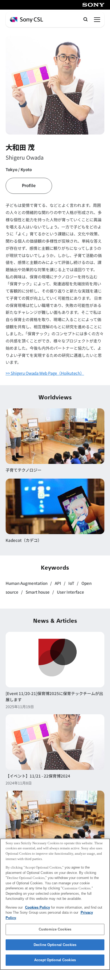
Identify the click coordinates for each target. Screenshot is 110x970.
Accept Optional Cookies (55, 960)
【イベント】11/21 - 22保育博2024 (38, 776)
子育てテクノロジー (23, 470)
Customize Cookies (55, 929)
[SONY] (93, 5)
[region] (55, 904)
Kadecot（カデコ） (24, 540)
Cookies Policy (37, 907)
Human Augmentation (27, 583)
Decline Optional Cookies (55, 945)
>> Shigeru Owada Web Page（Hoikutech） (45, 373)
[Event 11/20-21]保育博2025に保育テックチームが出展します (54, 696)
